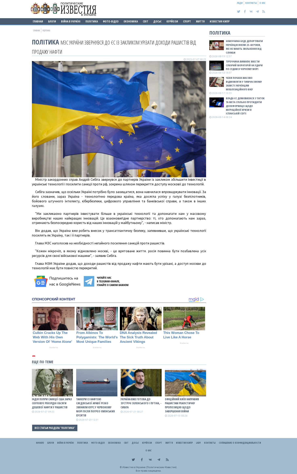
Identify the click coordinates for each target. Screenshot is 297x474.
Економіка (131, 21)
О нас (262, 3)
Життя (200, 21)
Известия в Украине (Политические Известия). (149, 467)
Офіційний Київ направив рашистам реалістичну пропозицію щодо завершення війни (182, 405)
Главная (38, 21)
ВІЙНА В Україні (70, 21)
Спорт (187, 21)
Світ (145, 21)
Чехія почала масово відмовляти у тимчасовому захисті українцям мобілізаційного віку (244, 83)
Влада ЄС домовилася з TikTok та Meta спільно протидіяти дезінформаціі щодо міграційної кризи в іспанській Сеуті (245, 105)
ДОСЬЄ (157, 21)
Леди (240, 3)
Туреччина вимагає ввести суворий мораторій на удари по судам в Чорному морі (244, 65)
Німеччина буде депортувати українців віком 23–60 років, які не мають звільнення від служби (244, 46)
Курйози (172, 21)
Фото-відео (111, 21)
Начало (40, 442)
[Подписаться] (58, 281)
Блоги (52, 21)
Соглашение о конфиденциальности (240, 442)
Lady (198, 442)
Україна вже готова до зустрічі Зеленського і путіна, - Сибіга (141, 403)
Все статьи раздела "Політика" (55, 428)
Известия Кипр (220, 21)
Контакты (251, 3)
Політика (91, 21)
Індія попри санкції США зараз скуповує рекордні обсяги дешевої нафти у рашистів (52, 403)
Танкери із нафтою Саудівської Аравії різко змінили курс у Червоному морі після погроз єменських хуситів (95, 407)
